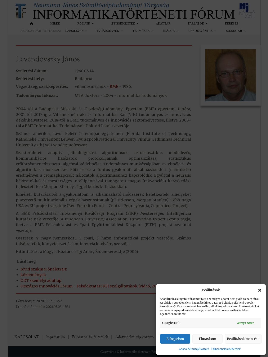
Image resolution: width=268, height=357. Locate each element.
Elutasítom (207, 339)
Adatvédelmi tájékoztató (194, 349)
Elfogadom (175, 339)
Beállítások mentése (243, 339)
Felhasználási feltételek (226, 349)
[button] (260, 290)
